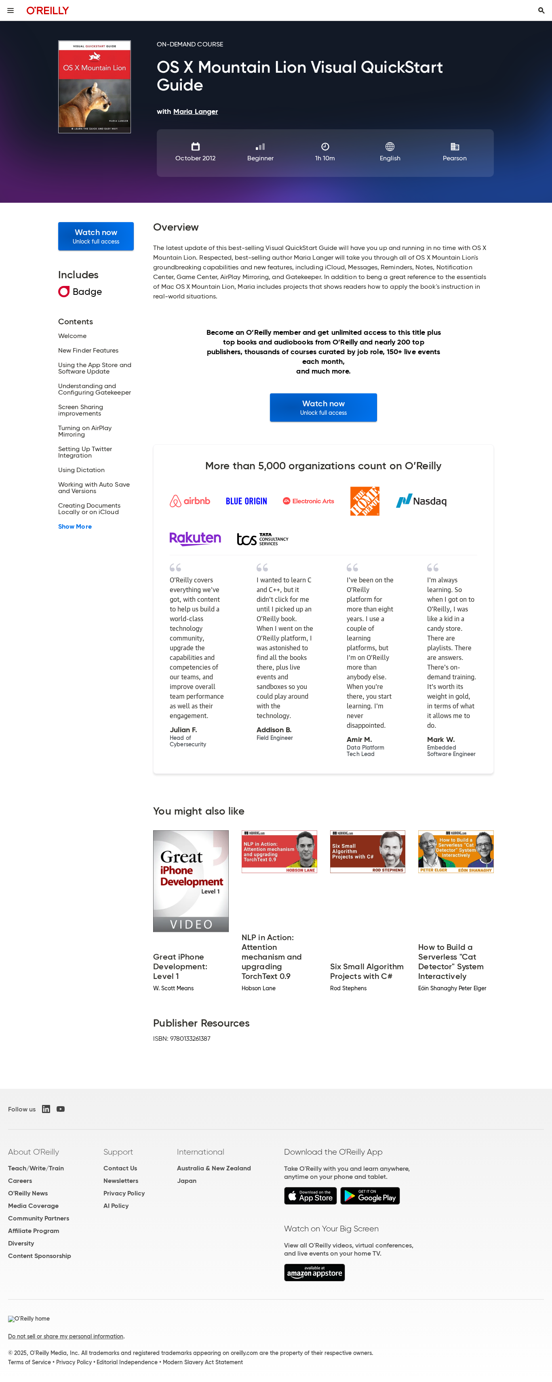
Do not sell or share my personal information (65, 1336)
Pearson (455, 158)
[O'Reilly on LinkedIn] (46, 1109)
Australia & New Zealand (214, 1168)
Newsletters (120, 1180)
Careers (20, 1180)
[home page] (48, 10)
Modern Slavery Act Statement (203, 1362)
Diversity (21, 1243)
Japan (186, 1180)
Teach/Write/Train (36, 1168)
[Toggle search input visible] (541, 10)
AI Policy (116, 1205)
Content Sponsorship (39, 1256)
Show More (75, 526)
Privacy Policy (124, 1193)
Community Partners (38, 1218)
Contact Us (120, 1168)
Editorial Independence (127, 1362)
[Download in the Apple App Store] (310, 1202)
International (200, 1152)
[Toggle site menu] (10, 10)
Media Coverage (33, 1205)
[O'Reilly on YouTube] (61, 1109)
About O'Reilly (33, 1152)
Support (118, 1152)
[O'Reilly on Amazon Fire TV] (314, 1279)
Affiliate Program (33, 1231)
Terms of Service (29, 1362)
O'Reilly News (28, 1193)
